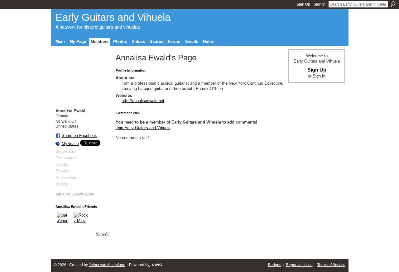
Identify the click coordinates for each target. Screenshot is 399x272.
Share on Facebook (79, 135)
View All (102, 234)
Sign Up (303, 4)
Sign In (319, 4)
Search (393, 4)
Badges (274, 265)
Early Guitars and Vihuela (113, 17)
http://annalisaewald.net (143, 100)
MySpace (70, 143)
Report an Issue (299, 265)
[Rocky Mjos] (81, 220)
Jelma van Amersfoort (107, 265)
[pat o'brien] (64, 220)
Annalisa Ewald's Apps (74, 194)
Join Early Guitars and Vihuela (143, 127)
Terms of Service (331, 265)
